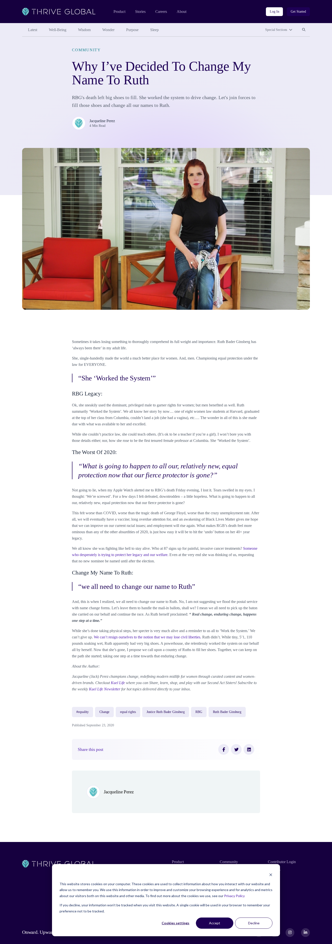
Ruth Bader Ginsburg (227, 712)
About (181, 11)
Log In (274, 11)
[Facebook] (223, 749)
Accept (214, 923)
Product (119, 11)
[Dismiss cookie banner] (270, 875)
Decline (254, 923)
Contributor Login (282, 862)
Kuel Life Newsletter (104, 689)
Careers (161, 11)
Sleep (154, 30)
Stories (140, 11)
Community (86, 50)
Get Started (298, 11)
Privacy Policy (234, 896)
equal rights (128, 712)
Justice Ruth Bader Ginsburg (166, 712)
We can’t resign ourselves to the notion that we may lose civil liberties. (147, 637)
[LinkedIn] (249, 749)
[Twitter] (236, 749)
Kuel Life (118, 683)
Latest (32, 30)
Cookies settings (175, 923)
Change (104, 712)
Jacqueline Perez (102, 121)
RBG (198, 712)
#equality (82, 712)
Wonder (108, 30)
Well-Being (57, 30)
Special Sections (276, 30)
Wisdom (84, 30)
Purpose (132, 30)
